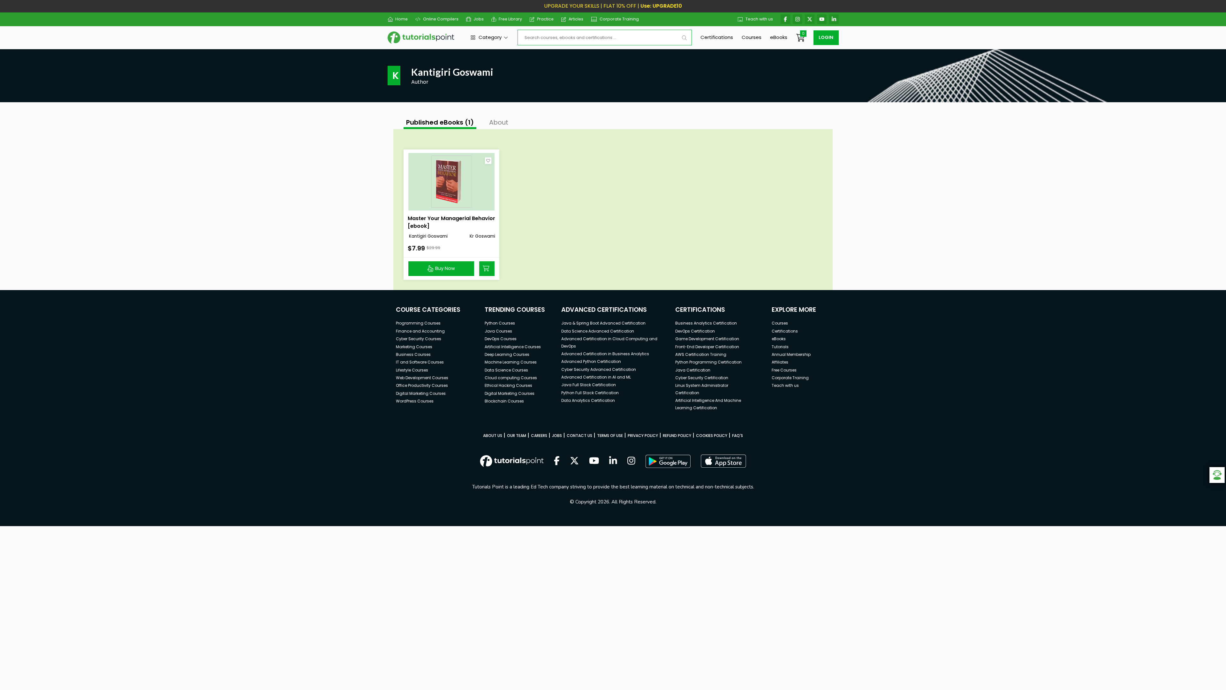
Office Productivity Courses (422, 385)
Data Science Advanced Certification (597, 331)
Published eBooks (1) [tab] (440, 122)
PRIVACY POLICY (643, 435)
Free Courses (784, 370)
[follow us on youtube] (594, 461)
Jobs (478, 19)
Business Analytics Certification (706, 323)
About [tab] (498, 122)
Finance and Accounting (420, 331)
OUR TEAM (516, 435)
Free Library (510, 19)
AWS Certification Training (700, 354)
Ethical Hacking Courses (508, 385)
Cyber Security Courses (418, 338)
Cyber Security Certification (701, 377)
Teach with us (759, 19)
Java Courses (498, 331)
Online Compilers (440, 19)
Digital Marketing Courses (421, 393)
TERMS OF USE (610, 435)
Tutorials (780, 346)
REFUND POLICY (677, 435)
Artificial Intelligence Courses (513, 346)
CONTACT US (579, 435)
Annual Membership (791, 354)
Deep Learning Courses (507, 354)
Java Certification (692, 370)
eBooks (778, 37)
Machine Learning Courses (511, 362)
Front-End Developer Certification (707, 346)
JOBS (557, 435)
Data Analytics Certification (588, 400)
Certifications (716, 37)
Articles (576, 19)
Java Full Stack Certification (588, 384)
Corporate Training (619, 19)
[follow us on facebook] (557, 461)
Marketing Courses (414, 346)
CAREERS (539, 435)
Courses (751, 37)
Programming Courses (418, 323)
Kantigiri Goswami (428, 236)
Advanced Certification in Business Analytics (605, 353)
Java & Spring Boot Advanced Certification (603, 323)
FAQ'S (737, 435)
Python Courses (500, 323)
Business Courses (413, 354)
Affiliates (780, 362)
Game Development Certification (707, 338)
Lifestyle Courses (412, 370)
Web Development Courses (422, 377)
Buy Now (445, 268)
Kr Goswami (482, 236)
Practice (545, 19)
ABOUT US (492, 435)
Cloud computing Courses (511, 377)
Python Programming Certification (708, 362)
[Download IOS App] (723, 461)
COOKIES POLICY (711, 435)
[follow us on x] (574, 461)
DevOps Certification (695, 331)
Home (401, 19)
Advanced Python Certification (591, 361)
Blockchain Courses (504, 401)
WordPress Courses (415, 401)
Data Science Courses (506, 370)
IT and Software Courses (420, 362)
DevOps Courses (501, 338)
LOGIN (826, 37)
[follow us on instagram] (631, 461)
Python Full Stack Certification (590, 392)
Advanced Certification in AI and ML (596, 377)
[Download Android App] (668, 461)
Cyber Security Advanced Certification (598, 369)
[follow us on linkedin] (613, 461)
